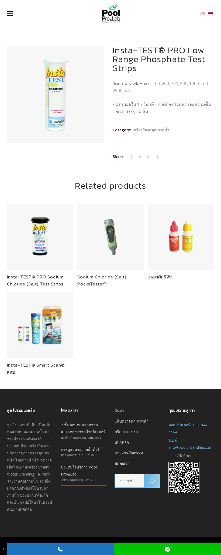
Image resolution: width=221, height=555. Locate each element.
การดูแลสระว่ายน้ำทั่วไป (81, 449)
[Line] (167, 549)
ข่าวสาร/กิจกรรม (129, 452)
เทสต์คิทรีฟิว (160, 276)
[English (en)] (203, 13)
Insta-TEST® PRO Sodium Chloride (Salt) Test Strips (35, 280)
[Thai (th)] (210, 13)
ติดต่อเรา (122, 463)
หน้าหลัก (122, 442)
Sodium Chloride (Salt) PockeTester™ (101, 280)
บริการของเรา (126, 431)
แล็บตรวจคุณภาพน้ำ (132, 421)
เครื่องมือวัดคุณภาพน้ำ (150, 129)
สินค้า (119, 410)
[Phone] (60, 549)
